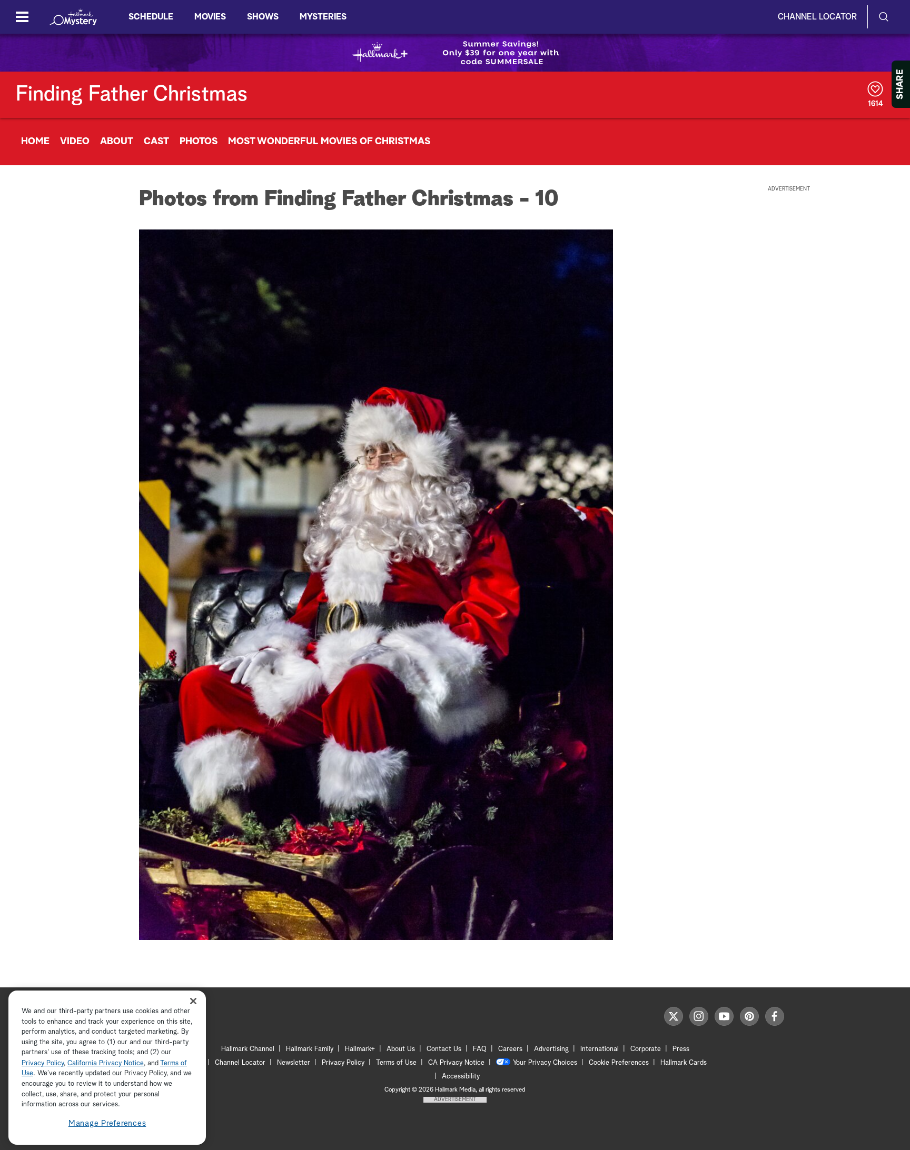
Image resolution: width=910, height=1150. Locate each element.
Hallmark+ (360, 1049)
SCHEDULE (150, 17)
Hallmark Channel (247, 1049)
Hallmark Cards (683, 1062)
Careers (510, 1049)
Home (35, 141)
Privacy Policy (343, 1062)
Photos (198, 141)
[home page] (73, 16)
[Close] (193, 1001)
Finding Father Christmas (132, 94)
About (116, 141)
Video (75, 141)
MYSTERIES (323, 17)
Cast (156, 141)
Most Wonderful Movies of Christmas (329, 141)
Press (680, 1049)
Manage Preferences (107, 1123)
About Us (401, 1049)
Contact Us (444, 1049)
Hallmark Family (309, 1049)
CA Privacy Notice (456, 1062)
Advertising (551, 1049)
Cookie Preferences (619, 1062)
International (599, 1049)
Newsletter (293, 1062)
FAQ (480, 1049)
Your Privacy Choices (545, 1062)
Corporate (645, 1049)
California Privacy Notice (105, 1063)
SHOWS (263, 17)
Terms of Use (396, 1062)
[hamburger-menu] (22, 17)
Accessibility (461, 1076)
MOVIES (210, 17)
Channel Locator (817, 17)
